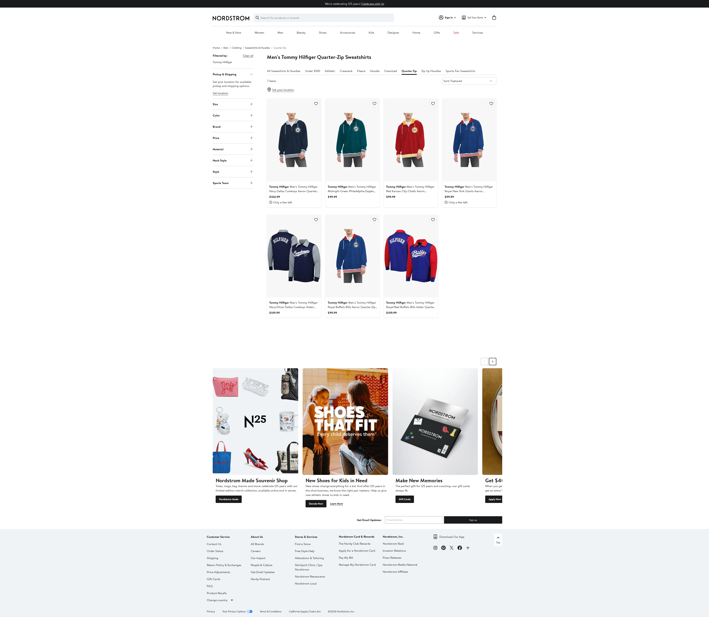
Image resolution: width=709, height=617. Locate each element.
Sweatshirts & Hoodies (257, 48)
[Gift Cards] (435, 421)
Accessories (347, 33)
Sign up (473, 520)
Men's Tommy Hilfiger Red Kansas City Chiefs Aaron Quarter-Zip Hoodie (410, 191)
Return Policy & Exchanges (224, 565)
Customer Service (218, 537)
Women (259, 33)
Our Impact (258, 558)
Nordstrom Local (306, 583)
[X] (451, 548)
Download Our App (451, 537)
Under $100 (312, 71)
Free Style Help (304, 551)
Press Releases (392, 558)
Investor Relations (394, 551)
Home (416, 33)
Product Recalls (217, 593)
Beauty (301, 33)
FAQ (210, 586)
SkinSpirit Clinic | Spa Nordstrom (308, 567)
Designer (393, 33)
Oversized (390, 71)
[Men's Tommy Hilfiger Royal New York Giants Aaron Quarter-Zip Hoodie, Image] (469, 140)
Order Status (215, 551)
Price (216, 138)
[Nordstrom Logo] (231, 18)
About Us (257, 537)
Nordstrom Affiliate (395, 572)
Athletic (330, 71)
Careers (256, 551)
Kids (371, 33)
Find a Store (303, 544)
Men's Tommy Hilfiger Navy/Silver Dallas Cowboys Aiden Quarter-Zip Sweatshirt (293, 306)
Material (218, 149)
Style (216, 171)
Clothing (237, 48)
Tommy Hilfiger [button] (222, 62)
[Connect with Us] (468, 548)
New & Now (233, 33)
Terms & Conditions (271, 611)
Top (498, 542)
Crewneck (346, 71)
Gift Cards (405, 499)
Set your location (283, 90)
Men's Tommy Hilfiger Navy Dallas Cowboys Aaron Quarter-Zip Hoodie (293, 191)
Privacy (211, 611)
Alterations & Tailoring (309, 558)
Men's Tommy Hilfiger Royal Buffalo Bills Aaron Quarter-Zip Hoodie (352, 306)
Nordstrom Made (228, 499)
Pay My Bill (346, 558)
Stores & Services (306, 537)
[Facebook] (460, 548)
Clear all (248, 55)
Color (216, 115)
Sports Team (221, 183)
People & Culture (261, 565)
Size (215, 104)
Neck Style (220, 160)
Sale (456, 33)
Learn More (336, 504)
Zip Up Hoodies (431, 71)
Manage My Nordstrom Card (357, 565)
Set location (220, 93)
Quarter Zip (409, 71)
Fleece (361, 71)
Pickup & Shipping (224, 74)
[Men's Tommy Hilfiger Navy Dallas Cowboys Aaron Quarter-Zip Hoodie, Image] (294, 140)
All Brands (257, 544)
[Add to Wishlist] (316, 103)
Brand (216, 126)
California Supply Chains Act (305, 611)
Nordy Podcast (260, 579)
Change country (217, 600)
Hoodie (374, 71)
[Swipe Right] (492, 361)
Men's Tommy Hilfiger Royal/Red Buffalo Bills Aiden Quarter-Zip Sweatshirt (411, 306)
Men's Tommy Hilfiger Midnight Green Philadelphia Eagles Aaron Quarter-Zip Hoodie (352, 191)
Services (477, 33)
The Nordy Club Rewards (355, 544)
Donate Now (316, 504)
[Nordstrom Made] (255, 421)
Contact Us (214, 544)
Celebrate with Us (372, 4)
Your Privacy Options (234, 611)
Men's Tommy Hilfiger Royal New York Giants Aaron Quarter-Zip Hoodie (469, 191)
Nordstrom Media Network (400, 565)
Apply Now (495, 499)
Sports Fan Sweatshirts (460, 71)
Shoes (323, 33)
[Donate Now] (345, 421)
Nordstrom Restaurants (310, 576)
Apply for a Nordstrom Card (357, 551)
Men (280, 33)
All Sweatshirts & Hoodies (283, 71)
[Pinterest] (443, 548)
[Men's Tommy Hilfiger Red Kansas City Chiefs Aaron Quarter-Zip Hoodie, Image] (411, 140)
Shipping (212, 558)
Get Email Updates (263, 572)
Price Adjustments (218, 572)
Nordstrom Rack (393, 544)
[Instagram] (435, 548)
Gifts (437, 33)
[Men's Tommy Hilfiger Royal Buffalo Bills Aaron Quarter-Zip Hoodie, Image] (352, 256)
